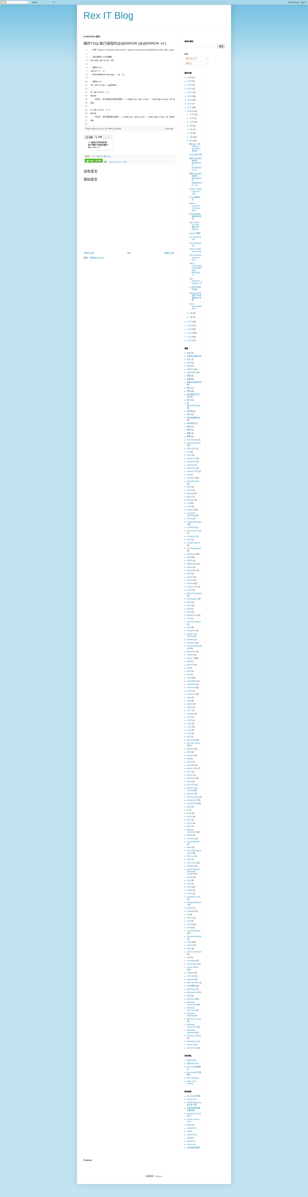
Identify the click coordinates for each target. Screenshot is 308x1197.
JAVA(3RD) (192, 681)
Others (190, 775)
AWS (189, 487)
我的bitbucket (193, 1063)
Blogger (158, 1176)
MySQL (190, 749)
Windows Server (194, 1019)
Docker (190, 577)
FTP (188, 618)
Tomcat (190, 924)
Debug (190, 567)
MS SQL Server (115, 162)
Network (190, 755)
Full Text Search (194, 622)
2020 (189, 96)
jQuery (190, 704)
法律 (189, 366)
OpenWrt (191, 765)
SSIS (189, 887)
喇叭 (189, 388)
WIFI (189, 996)
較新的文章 (89, 253)
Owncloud (191, 778)
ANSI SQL (191, 468)
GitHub (118, 128)
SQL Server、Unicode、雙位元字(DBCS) (195, 226)
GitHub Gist (192, 1135)
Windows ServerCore (192, 1026)
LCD (189, 717)
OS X (189, 772)
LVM (189, 733)
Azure (189, 490)
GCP (189, 627)
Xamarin (190, 1044)
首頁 (129, 253)
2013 (189, 329)
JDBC (189, 691)
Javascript (191, 687)
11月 (192, 118)
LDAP (189, 720)
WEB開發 (191, 986)
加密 (189, 353)
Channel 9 (191, 1099)
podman (190, 793)
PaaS (189, 781)
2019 (189, 100)
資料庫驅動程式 (193, 418)
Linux (189, 727)
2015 (189, 322)
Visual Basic (192, 964)
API (188, 475)
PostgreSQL (192, 800)
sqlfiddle (190, 1138)
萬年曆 (190, 411)
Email (189, 590)
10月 (192, 122)
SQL (189, 880)
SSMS (189, 890)
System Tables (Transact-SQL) (195, 191)
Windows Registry (191, 1014)
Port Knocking (193, 797)
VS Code (191, 976)
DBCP (189, 561)
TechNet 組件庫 (193, 1096)
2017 (189, 107)
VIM (188, 957)
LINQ (189, 724)
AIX (188, 452)
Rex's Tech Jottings (191, 1082)
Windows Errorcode (191, 1009)
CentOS (190, 510)
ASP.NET (191, 478)
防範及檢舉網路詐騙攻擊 (193, 1109)
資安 (189, 414)
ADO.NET (191, 449)
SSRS (189, 893)
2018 (189, 104)
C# (188, 503)
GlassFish (191, 630)
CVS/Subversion (194, 548)
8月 (191, 129)
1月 (191, 317)
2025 (189, 81)
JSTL (189, 710)
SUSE (189, 908)
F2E (188, 609)
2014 (189, 325)
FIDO (189, 612)
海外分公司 (192, 372)
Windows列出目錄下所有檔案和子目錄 (195, 296)
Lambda (190, 714)
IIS (188, 668)
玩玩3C (190, 369)
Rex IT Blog (108, 15)
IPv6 (189, 671)
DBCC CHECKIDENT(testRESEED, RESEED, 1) (195, 269)
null (188, 759)
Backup (190, 493)
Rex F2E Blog (193, 1078)
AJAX (189, 455)
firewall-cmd (192, 615)
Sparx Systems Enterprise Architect (193, 871)
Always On (191, 458)
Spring (190, 877)
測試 (189, 391)
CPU (189, 539)
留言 (190, 64)
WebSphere (192, 992)
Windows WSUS (194, 1036)
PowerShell (192, 803)
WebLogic (191, 989)
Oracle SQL (192, 768)
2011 (189, 337)
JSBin (189, 1131)
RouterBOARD (193, 842)
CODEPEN (192, 1128)
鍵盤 (189, 436)
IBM (188, 661)
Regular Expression (192, 831)
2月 (191, 313)
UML (189, 948)
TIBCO (190, 918)
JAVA (189, 678)
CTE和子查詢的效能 (195, 288)
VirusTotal (191, 1144)
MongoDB (191, 740)
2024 (189, 85)
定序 (189, 363)
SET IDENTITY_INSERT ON (195, 281)
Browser (190, 500)
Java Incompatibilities (195, 306)
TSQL (124, 162)
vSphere (190, 979)
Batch (189, 497)
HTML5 (190, 655)
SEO (189, 859)
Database (191, 554)
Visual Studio (192, 967)
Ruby (189, 847)
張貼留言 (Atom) (97, 258)
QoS (189, 807)
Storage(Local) (193, 897)
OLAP (189, 762)
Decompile (191, 570)
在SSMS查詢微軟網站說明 (195, 216)
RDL (189, 820)
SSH (189, 884)
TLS (188, 921)
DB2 (189, 557)
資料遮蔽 (191, 423)
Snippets (191, 866)
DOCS (190, 580)
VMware (190, 973)
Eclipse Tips (192, 587)
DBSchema (192, 564)
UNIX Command (194, 952)
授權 (189, 376)
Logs (189, 730)
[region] (129, 87)
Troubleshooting (194, 936)
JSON (189, 707)
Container (191, 536)
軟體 (189, 379)
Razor (189, 816)
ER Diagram (192, 599)
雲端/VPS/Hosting (193, 404)
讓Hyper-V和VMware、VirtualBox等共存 (195, 147)
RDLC (189, 823)
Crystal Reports (193, 543)
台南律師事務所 (193, 1148)
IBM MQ (190, 665)
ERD (189, 602)
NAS (189, 752)
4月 (191, 137)
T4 (188, 914)
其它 (189, 359)
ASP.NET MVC (193, 481)
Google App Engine (192, 635)
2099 (189, 77)
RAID (189, 813)
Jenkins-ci (191, 694)
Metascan (191, 1141)
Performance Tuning (192, 789)
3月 (191, 141)
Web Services (193, 983)
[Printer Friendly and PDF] (94, 161)
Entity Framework (194, 593)
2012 (189, 333)
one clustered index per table (195, 257)
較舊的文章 (169, 253)
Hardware (191, 643)
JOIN (189, 701)
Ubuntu (190, 945)
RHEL (189, 835)
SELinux (190, 856)
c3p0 (189, 506)
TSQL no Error (91, 128)
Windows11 (192, 1041)
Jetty (189, 697)
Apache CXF (192, 471)
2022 (189, 89)
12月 (192, 114)
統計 (189, 400)
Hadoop (190, 639)
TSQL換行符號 (195, 155)
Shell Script (192, 863)
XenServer (191, 1048)
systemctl (191, 911)
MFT (189, 737)
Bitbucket (191, 1125)
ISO (188, 674)
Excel (189, 605)
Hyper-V (190, 658)
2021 (189, 92)
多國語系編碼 (192, 356)
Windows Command (191, 1003)
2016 (189, 111)
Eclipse (190, 583)
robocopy (191, 838)
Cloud (189, 518)
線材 (189, 430)
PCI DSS (191, 785)
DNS (189, 574)
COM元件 (191, 527)
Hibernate (191, 651)
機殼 (189, 433)
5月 (191, 133)
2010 (189, 340)
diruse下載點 (195, 233)
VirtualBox (191, 961)
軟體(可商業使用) (194, 382)
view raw (169, 128)
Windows (191, 999)
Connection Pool (194, 531)
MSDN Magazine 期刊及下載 (194, 1103)
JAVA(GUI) (191, 684)
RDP (189, 826)
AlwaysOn (191, 462)
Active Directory (194, 443)
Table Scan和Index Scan (195, 250)
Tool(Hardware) (194, 931)
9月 (191, 126)
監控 (189, 427)
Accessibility (192, 440)
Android (190, 465)
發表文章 (192, 59)
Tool (189, 927)
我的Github (192, 1060)
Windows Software (191, 1031)
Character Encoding (191, 514)
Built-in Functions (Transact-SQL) (195, 206)
